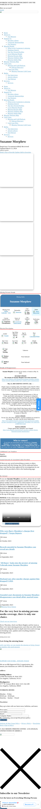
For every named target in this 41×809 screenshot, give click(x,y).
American (18, 312)
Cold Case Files (13, 69)
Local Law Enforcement (18, 322)
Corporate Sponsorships (16, 42)
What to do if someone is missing (19, 48)
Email (2, 714)
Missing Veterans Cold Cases (21, 71)
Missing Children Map (15, 58)
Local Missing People (15, 54)
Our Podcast (12, 79)
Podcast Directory (17, 67)
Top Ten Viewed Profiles (16, 52)
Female (6, 336)
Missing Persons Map (15, 56)
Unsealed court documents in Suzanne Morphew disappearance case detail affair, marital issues (19, 596)
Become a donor (13, 40)
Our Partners (12, 44)
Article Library (13, 77)
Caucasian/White (35, 336)
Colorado (4, 313)
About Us (7, 35)
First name (3, 710)
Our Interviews (13, 75)
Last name (3, 712)
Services (7, 81)
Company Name (5, 716)
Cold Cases (7, 64)
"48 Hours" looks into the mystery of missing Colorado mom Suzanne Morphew (18, 564)
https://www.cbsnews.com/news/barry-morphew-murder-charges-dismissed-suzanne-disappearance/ (20, 430)
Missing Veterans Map (11, 62)
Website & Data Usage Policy (10, 723)
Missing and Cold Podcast (16, 65)
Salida (6, 311)
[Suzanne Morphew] (17, 170)
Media (6, 73)
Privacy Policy (26, 723)
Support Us (7, 38)
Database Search (13, 50)
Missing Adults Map (14, 60)
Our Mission (12, 37)
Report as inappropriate (12, 523)
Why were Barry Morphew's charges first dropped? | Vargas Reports (17, 532)
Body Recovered (36, 312)
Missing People (9, 46)
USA (9, 313)
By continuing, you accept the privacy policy (15, 718)
